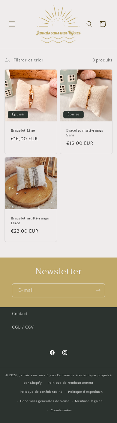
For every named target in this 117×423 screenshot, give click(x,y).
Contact (19, 313)
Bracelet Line (23, 130)
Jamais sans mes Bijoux (38, 375)
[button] (12, 24)
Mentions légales (88, 401)
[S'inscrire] (98, 290)
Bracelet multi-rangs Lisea (30, 220)
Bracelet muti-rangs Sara (84, 133)
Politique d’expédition (85, 392)
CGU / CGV (23, 327)
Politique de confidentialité (41, 392)
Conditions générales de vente (44, 401)
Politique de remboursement (70, 383)
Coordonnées (61, 410)
